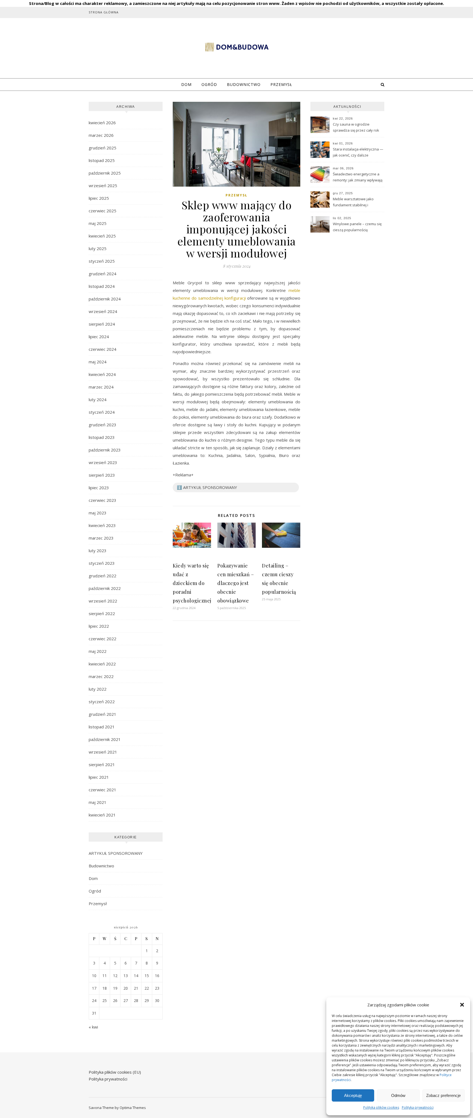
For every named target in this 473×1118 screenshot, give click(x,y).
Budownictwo (244, 84)
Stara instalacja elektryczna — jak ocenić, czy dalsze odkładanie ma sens (358, 153)
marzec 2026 (101, 135)
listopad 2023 (102, 437)
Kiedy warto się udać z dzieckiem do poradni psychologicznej (192, 583)
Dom (186, 84)
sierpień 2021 (102, 764)
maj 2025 (97, 223)
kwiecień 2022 (102, 664)
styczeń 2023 (102, 563)
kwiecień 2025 (102, 236)
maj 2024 (97, 361)
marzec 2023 (101, 538)
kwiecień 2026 (102, 122)
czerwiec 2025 (102, 210)
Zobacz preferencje (443, 1095)
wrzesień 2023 (103, 462)
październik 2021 (105, 739)
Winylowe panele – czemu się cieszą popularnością (357, 226)
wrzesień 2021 (103, 752)
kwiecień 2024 (102, 374)
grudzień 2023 (102, 424)
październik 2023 (105, 450)
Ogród (209, 84)
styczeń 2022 (102, 701)
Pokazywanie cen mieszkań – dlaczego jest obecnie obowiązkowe (235, 583)
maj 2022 (97, 651)
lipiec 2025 (99, 198)
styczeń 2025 (102, 261)
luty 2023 (97, 550)
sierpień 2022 (102, 613)
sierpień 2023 (102, 475)
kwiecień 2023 (102, 525)
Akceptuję (353, 1095)
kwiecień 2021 (102, 815)
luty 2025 (97, 248)
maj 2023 (97, 512)
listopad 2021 (102, 726)
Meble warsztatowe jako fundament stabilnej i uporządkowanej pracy (353, 202)
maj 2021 (97, 802)
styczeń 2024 (102, 412)
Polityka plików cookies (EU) (115, 1072)
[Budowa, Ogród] (236, 47)
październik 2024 (105, 299)
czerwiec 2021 (102, 789)
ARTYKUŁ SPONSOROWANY (116, 853)
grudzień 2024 (102, 273)
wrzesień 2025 (103, 185)
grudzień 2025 (102, 147)
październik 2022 (105, 588)
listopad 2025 (102, 160)
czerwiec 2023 (102, 500)
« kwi (93, 1027)
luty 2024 (97, 399)
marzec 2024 (101, 387)
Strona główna (104, 12)
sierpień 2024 (102, 324)
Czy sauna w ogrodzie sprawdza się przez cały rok (356, 127)
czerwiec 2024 (102, 349)
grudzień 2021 (102, 714)
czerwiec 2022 (102, 638)
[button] (462, 1004)
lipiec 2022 (99, 626)
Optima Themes (133, 1107)
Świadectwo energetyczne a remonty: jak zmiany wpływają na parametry (357, 178)
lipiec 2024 (99, 336)
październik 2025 (105, 173)
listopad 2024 (102, 286)
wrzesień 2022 (103, 601)
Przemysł (281, 84)
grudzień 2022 (102, 575)
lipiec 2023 (99, 487)
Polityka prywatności (418, 1107)
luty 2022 (97, 689)
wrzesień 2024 (103, 311)
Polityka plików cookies (381, 1107)
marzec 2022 (101, 676)
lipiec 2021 (99, 777)
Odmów (398, 1095)
